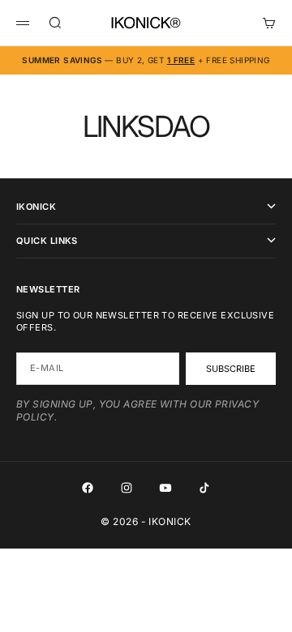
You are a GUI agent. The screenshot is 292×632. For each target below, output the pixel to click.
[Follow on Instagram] (126, 487)
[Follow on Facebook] (87, 487)
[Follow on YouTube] (165, 487)
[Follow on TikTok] (204, 487)
